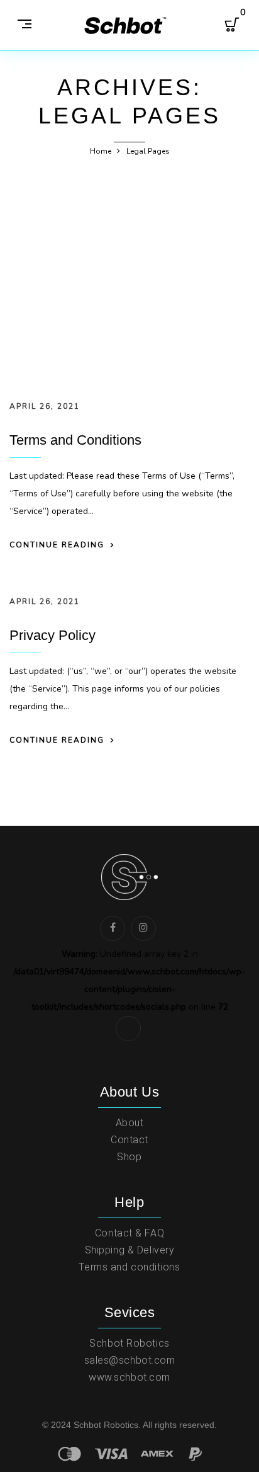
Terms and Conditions (75, 440)
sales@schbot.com (129, 1360)
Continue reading (56, 545)
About (130, 1123)
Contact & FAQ (129, 1233)
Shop (129, 1157)
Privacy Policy (52, 635)
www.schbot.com (129, 1377)
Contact (129, 1140)
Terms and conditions (129, 1267)
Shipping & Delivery (130, 1250)
